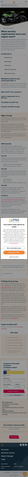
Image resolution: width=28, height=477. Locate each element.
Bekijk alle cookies (14, 257)
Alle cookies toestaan (14, 252)
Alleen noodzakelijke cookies (14, 248)
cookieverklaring (15, 243)
